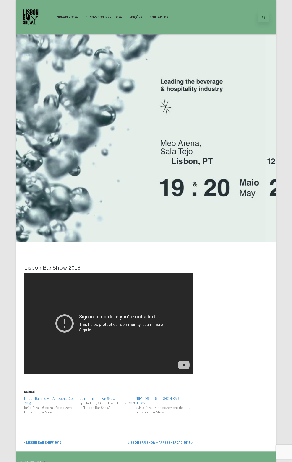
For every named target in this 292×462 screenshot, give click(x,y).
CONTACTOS (159, 17)
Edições (135, 17)
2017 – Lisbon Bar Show (97, 398)
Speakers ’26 (67, 17)
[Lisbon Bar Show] (30, 33)
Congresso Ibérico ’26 (103, 17)
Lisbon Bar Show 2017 (43, 443)
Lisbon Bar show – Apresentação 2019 (159, 443)
